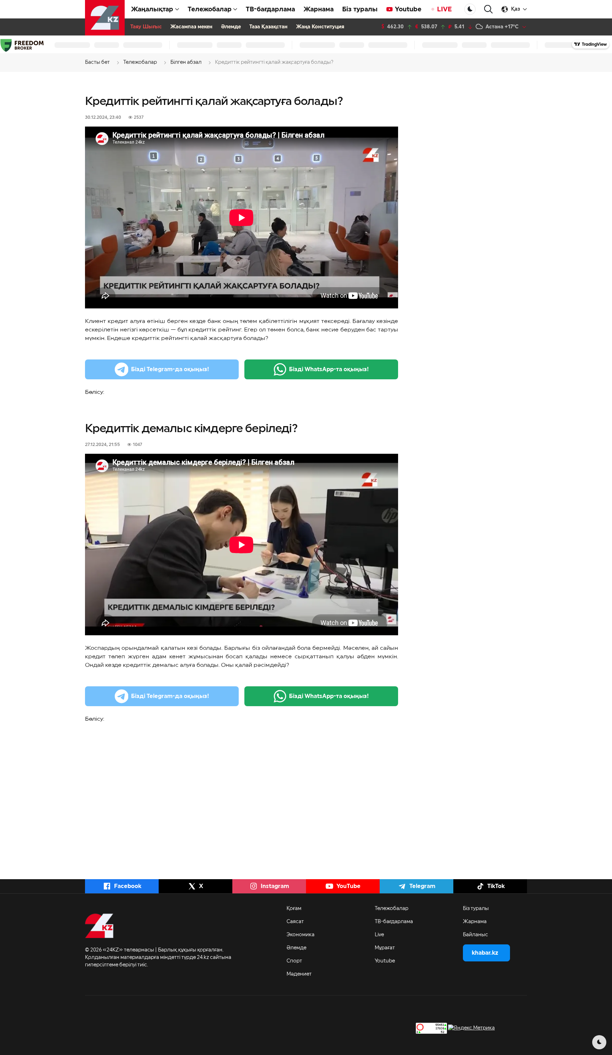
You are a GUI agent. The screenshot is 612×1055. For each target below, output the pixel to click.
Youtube (408, 9)
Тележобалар (391, 908)
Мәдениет (299, 974)
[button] (488, 9)
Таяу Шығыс (146, 26)
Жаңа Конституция (320, 26)
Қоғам (294, 908)
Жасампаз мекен (191, 26)
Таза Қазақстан (268, 26)
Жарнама (319, 9)
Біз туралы (360, 9)
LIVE (444, 9)
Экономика (300, 934)
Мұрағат (385, 947)
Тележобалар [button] (210, 9)
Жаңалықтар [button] (152, 9)
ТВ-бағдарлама (270, 9)
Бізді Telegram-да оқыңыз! (170, 369)
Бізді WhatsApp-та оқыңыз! (329, 369)
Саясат (295, 921)
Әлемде (231, 26)
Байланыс (475, 934)
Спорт (294, 961)
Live (379, 934)
